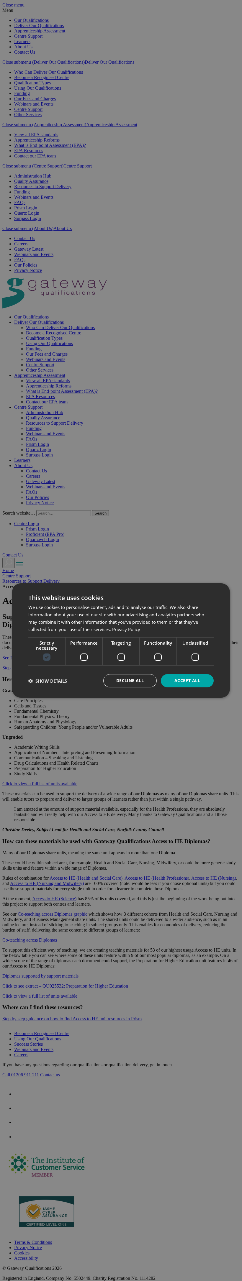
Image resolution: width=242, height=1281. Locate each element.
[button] (47, 681)
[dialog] (121, 640)
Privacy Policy (126, 629)
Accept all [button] (187, 680)
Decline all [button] (130, 680)
